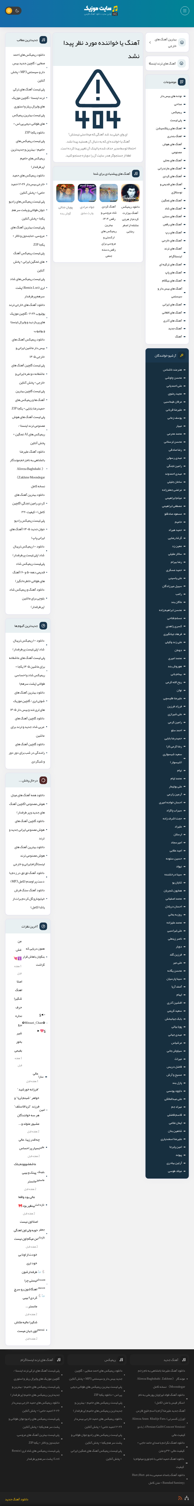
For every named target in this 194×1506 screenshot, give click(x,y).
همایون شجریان (173, 890)
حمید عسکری (174, 570)
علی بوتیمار (175, 786)
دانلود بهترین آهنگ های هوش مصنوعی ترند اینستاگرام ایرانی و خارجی (29, 856)
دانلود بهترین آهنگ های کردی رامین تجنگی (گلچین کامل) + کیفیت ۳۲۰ (28, 503)
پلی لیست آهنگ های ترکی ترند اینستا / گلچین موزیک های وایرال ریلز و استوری (28, 98)
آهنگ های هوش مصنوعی (172, 148)
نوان (179, 690)
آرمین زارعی (174, 794)
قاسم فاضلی (174, 1115)
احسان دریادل (173, 906)
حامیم (178, 522)
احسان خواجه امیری (170, 802)
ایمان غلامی (175, 1123)
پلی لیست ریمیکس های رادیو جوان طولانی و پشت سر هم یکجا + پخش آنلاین (27, 210)
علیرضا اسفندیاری (171, 1139)
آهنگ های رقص (172, 224)
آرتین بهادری (174, 1163)
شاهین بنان (175, 1131)
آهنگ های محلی (172, 160)
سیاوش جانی (174, 1051)
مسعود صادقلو (173, 514)
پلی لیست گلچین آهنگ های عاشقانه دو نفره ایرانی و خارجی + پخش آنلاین (28, 374)
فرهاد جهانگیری (172, 634)
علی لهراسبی (174, 930)
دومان (178, 650)
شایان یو (177, 882)
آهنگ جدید (175, 328)
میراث (178, 1059)
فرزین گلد (176, 954)
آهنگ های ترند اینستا (162, 63)
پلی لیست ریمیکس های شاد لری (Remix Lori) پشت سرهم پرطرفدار (27, 287)
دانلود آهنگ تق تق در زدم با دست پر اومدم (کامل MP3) (26, 877)
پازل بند (177, 1083)
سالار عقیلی (175, 554)
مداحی (178, 104)
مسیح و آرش (174, 1075)
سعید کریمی (174, 1011)
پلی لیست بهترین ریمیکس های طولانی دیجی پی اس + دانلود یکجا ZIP (28, 124)
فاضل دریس (174, 1067)
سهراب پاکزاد (174, 810)
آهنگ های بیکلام (172, 280)
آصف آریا (177, 986)
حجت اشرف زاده (172, 818)
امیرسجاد (176, 842)
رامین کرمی (175, 722)
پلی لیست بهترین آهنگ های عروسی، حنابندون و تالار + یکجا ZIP (28, 236)
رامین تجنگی (174, 466)
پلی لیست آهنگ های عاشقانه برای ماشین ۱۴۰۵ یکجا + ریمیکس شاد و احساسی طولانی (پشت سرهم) (27, 670)
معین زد (177, 546)
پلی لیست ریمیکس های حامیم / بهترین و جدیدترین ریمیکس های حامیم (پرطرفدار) (28, 154)
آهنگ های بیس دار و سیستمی (170, 292)
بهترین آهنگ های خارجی (165, 42)
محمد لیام (176, 778)
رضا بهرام (176, 562)
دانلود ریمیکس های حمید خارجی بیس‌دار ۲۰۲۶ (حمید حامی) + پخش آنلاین (28, 184)
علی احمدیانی (174, 386)
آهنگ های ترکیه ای (170, 264)
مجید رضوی (175, 393)
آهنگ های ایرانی (172, 304)
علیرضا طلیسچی (172, 698)
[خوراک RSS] (180, 1498)
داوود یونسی (174, 1091)
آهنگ (178, 336)
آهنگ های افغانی (172, 312)
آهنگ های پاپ (173, 272)
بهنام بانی (176, 674)
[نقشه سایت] (186, 1498)
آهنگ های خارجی (172, 240)
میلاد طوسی (175, 1171)
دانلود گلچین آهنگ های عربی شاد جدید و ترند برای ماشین (27, 727)
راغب (179, 594)
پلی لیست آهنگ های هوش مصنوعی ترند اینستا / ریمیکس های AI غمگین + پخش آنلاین (28, 429)
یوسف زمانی (175, 418)
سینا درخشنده (173, 874)
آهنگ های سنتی (172, 216)
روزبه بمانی (175, 914)
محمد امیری (175, 658)
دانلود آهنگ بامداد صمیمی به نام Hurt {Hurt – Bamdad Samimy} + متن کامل (158, 1479)
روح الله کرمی (174, 682)
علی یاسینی (175, 578)
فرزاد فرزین (174, 706)
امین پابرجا (175, 1147)
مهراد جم (176, 1107)
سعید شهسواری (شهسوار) (172, 758)
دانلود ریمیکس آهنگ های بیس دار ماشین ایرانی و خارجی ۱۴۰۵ (28, 348)
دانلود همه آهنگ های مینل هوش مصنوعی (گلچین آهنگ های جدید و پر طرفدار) (27, 804)
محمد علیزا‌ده (174, 922)
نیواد (179, 866)
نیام (179, 770)
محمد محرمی (174, 434)
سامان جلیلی (174, 482)
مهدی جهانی (175, 1035)
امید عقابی (176, 850)
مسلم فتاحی (174, 618)
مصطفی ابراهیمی (172, 506)
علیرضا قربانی (174, 410)
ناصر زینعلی (175, 939)
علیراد (178, 826)
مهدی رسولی (174, 458)
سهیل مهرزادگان (172, 586)
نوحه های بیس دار (171, 96)
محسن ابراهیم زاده (170, 610)
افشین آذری (174, 1003)
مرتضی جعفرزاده (172, 490)
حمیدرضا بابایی (173, 738)
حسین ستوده (174, 858)
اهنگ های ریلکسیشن (169, 128)
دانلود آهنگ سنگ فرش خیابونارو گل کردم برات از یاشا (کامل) (29, 899)
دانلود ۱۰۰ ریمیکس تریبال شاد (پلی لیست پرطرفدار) (28, 550)
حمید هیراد (175, 530)
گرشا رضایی (175, 538)
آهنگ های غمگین (171, 200)
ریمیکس (177, 112)
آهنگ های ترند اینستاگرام (173, 252)
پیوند (179, 1155)
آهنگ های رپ (173, 232)
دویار (179, 946)
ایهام (179, 995)
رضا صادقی (175, 450)
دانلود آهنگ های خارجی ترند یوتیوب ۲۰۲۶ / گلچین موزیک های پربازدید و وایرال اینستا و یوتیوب (27, 317)
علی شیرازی (175, 714)
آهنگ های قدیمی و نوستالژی (171, 188)
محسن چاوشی (173, 378)
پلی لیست (176, 120)
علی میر (177, 963)
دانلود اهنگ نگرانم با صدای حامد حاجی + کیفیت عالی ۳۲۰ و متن (161, 1447)
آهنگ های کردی (172, 176)
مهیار (179, 426)
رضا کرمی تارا (174, 746)
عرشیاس (176, 1043)
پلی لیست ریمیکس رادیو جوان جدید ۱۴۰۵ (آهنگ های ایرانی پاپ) (27, 529)
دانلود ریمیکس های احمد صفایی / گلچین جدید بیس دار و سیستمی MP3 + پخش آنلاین (28, 67)
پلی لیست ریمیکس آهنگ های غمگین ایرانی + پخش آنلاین (28, 262)
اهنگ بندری (174, 136)
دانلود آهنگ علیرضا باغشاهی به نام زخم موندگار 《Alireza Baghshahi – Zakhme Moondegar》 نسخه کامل (27, 468)
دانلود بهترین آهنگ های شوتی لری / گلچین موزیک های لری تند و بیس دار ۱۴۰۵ (27, 701)
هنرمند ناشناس (172, 370)
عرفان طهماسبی (173, 402)
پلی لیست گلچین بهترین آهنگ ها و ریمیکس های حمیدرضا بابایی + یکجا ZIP (28, 400)
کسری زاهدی (174, 626)
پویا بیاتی (177, 1027)
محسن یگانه (174, 971)
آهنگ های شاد (173, 208)
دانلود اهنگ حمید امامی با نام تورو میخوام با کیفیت (158, 1463)
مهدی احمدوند (173, 474)
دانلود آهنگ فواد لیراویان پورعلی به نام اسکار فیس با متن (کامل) (161, 1399)
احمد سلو (176, 730)
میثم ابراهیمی (173, 498)
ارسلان (178, 834)
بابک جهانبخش (173, 1019)
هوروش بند (175, 666)
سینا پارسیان (174, 979)
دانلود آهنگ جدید (16, 1499)
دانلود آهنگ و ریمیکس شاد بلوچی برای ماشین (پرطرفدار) (26, 598)
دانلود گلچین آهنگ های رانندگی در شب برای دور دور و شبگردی (27, 753)
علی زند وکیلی (173, 642)
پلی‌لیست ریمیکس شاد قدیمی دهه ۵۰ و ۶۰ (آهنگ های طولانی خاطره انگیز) (29, 572)
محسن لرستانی (173, 442)
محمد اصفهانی (174, 898)
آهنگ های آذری (172, 320)
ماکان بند (176, 602)
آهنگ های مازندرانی (170, 168)
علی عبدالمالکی (173, 1099)
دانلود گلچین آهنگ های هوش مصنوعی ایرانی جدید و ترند (26, 829)
